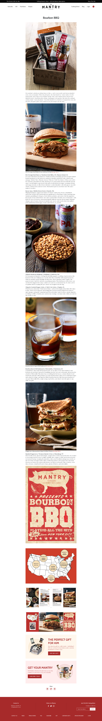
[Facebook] (48, 706)
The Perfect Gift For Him (13, 1)
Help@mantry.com (16, 707)
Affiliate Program (79, 715)
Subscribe (10, 6)
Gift (16, 6)
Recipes (30, 6)
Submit (93, 709)
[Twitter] (51, 706)
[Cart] (93, 6)
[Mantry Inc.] (51, 6)
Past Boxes (23, 6)
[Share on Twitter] (51, 689)
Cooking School (75, 6)
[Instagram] (54, 706)
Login (88, 6)
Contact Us (14, 715)
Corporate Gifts (66, 715)
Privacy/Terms (32, 715)
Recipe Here (55, 172)
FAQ (41, 715)
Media (23, 715)
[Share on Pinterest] (54, 689)
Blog (83, 6)
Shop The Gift (91, 1)
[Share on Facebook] (47, 689)
